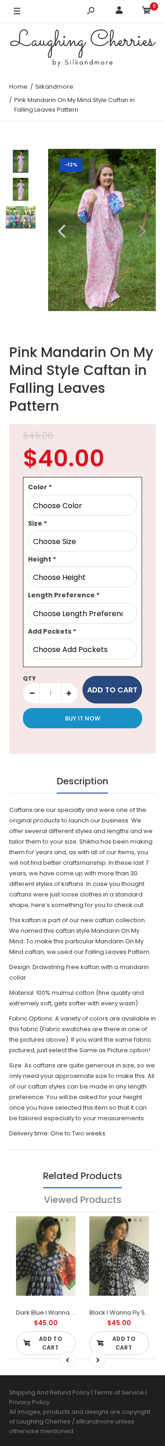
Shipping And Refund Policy (49, 1392)
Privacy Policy (29, 1402)
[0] (146, 12)
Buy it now (82, 718)
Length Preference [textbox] (63, 595)
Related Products (82, 1175)
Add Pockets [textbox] (52, 631)
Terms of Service (119, 1392)
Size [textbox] (37, 523)
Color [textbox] (40, 487)
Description (82, 781)
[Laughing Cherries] (82, 49)
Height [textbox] (42, 559)
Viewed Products (82, 1199)
